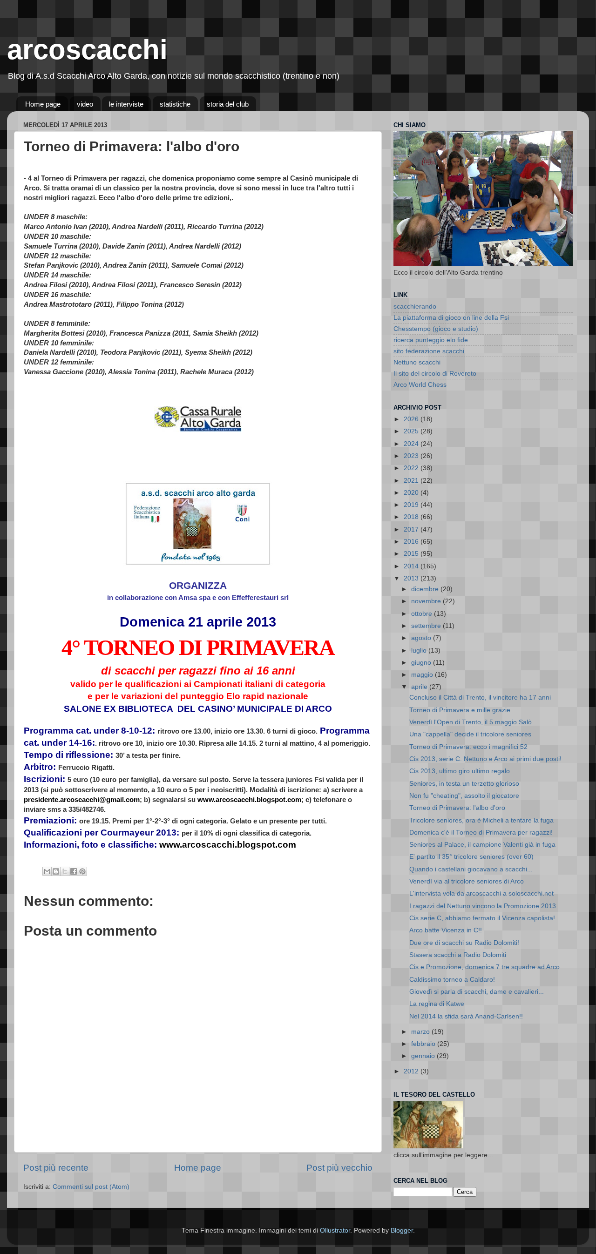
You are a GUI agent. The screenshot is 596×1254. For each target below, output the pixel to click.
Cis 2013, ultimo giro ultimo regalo (459, 771)
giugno (422, 662)
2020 (412, 492)
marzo (421, 1031)
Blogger (402, 1230)
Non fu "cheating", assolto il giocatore (464, 795)
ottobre (422, 613)
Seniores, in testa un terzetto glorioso (464, 783)
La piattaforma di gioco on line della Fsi (451, 317)
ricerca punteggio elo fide (430, 340)
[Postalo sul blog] (56, 871)
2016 (412, 541)
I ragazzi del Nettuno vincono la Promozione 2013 (482, 906)
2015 (412, 553)
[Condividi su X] (64, 871)
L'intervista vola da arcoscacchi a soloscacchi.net (481, 893)
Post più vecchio (339, 1168)
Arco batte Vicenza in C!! (445, 930)
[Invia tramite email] (47, 871)
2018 (412, 516)
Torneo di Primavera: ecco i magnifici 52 (468, 746)
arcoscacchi (87, 49)
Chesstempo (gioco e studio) (435, 328)
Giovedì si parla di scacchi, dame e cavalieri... (476, 991)
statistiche (175, 104)
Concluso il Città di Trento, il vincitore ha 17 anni (480, 697)
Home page (43, 104)
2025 (412, 431)
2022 (412, 468)
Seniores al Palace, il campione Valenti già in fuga (482, 844)
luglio (419, 650)
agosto (422, 637)
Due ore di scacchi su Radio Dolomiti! (464, 942)
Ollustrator (335, 1230)
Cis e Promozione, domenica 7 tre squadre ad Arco (484, 967)
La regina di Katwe (436, 1003)
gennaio (424, 1055)
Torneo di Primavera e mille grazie (459, 710)
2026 (412, 419)
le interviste (126, 104)
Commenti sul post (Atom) (91, 1186)
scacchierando (414, 306)
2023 (412, 455)
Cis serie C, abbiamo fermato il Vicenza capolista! (482, 918)
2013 (412, 578)
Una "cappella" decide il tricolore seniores (470, 734)
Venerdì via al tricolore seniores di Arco (466, 881)
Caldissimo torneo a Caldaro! (452, 979)
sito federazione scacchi (428, 351)
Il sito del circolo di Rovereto (434, 373)
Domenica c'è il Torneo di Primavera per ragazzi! (481, 832)
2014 (412, 566)
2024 (412, 443)
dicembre (425, 589)
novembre (427, 601)
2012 (412, 1071)
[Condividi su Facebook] (73, 871)
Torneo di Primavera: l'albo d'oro (457, 807)
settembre (427, 625)
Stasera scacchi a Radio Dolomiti (457, 954)
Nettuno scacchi (416, 362)
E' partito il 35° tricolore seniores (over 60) (471, 856)
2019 (412, 504)
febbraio (424, 1043)
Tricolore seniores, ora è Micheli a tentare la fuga (481, 820)
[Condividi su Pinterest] (82, 871)
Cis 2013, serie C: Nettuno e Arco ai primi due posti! (485, 758)
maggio (423, 674)
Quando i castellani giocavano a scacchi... (471, 869)
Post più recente (55, 1168)
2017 (412, 529)
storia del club (228, 104)
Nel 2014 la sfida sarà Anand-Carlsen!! (466, 1016)
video (85, 104)
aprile (420, 686)
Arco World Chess (420, 384)
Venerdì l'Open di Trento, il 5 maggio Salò (470, 722)
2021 (412, 480)
